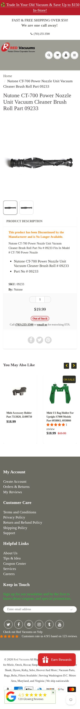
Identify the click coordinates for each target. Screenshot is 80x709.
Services (9, 569)
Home (7, 76)
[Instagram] (39, 624)
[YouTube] (59, 624)
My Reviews (12, 492)
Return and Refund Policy (22, 522)
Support (9, 533)
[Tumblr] (49, 624)
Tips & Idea (12, 558)
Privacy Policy (14, 517)
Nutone (18, 289)
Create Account (14, 482)
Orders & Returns (16, 487)
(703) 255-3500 (42, 33)
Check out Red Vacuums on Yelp (22, 632)
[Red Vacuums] (11, 702)
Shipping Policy (15, 528)
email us (42, 324)
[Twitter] (8, 624)
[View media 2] (26, 208)
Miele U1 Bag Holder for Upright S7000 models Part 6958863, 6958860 (59, 416)
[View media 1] (10, 208)
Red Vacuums (21, 659)
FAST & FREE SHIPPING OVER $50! (40, 20)
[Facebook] (18, 624)
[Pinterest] (29, 624)
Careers (9, 574)
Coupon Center (14, 564)
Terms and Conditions (19, 512)
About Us (10, 553)
